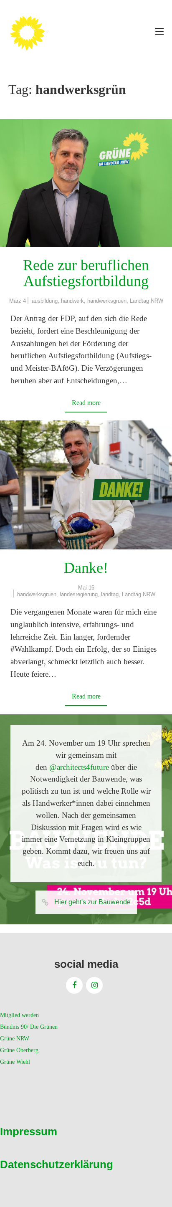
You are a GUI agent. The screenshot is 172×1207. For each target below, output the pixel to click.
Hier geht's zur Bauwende (92, 902)
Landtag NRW (146, 301)
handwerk (72, 301)
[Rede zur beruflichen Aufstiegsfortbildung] (86, 183)
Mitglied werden (19, 1015)
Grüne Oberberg (19, 1050)
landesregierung (79, 594)
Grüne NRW (14, 1038)
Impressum (28, 1131)
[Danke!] (86, 484)
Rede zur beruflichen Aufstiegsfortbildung (86, 273)
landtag (110, 594)
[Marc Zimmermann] (39, 31)
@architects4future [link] (79, 767)
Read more (86, 402)
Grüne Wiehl (15, 1062)
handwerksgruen (106, 301)
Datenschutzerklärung (56, 1164)
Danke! (86, 567)
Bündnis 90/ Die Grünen (29, 1027)
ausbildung (45, 301)
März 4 (17, 301)
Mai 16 (86, 588)
